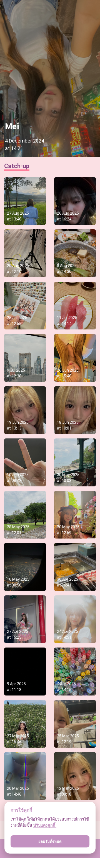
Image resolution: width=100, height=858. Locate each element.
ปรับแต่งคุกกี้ (44, 825)
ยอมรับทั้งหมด (50, 841)
